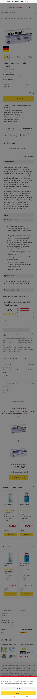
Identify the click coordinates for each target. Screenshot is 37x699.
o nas (11, 697)
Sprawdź (27, 1)
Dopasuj (18, 688)
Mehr (4, 685)
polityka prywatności (22, 697)
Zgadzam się (18, 693)
